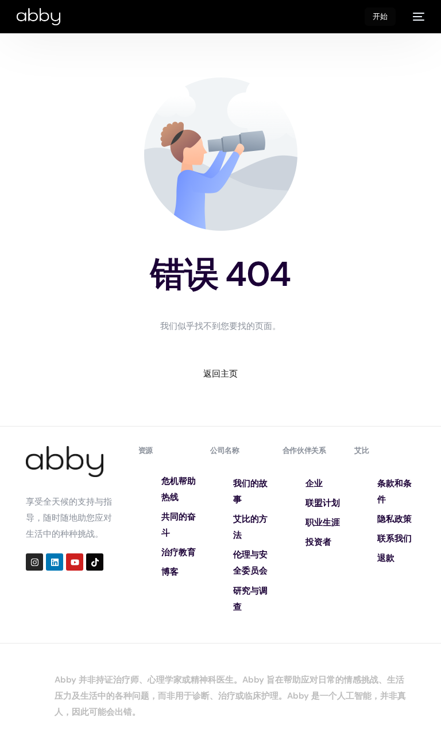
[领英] (54, 562)
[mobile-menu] (415, 16)
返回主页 (220, 373)
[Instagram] (34, 562)
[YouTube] (74, 562)
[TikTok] (94, 562)
